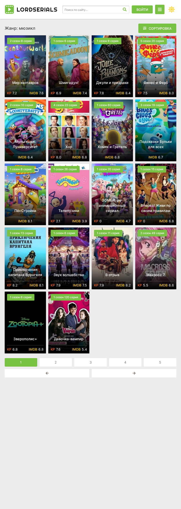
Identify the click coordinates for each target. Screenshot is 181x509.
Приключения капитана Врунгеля (25, 272)
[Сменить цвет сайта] (171, 9)
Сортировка (160, 28)
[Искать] (124, 9)
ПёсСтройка (25, 210)
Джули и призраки (112, 82)
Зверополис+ (25, 339)
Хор (69, 147)
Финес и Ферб (156, 82)
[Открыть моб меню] (160, 9)
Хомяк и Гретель (112, 147)
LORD (37, 9)
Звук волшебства (68, 275)
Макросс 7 (155, 275)
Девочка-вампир (68, 339)
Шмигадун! (68, 82)
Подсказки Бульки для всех (156, 144)
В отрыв (112, 275)
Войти (142, 10)
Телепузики (68, 210)
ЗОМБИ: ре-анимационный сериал (112, 205)
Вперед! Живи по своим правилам (156, 208)
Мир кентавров (25, 82)
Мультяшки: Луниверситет (25, 144)
